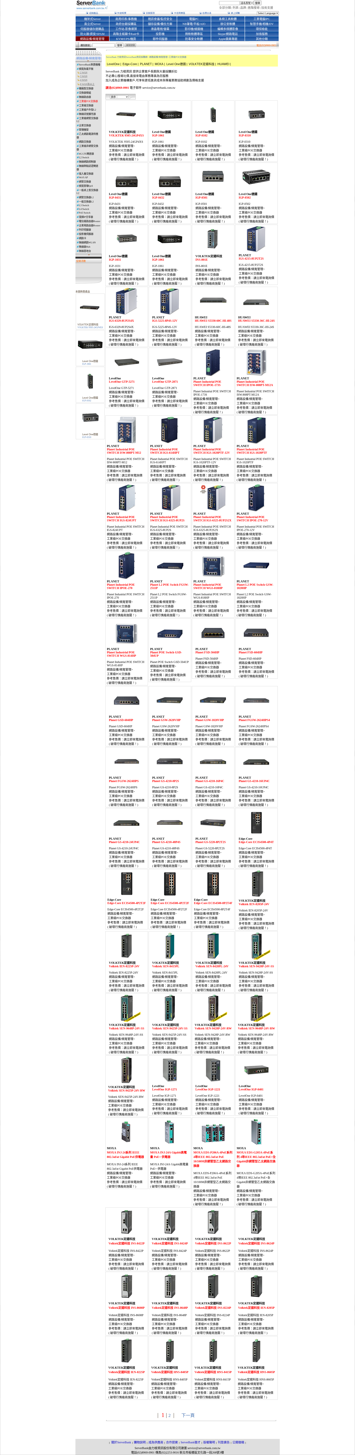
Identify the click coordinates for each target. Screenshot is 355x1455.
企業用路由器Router (89, 225)
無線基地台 (85, 251)
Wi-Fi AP (83, 177)
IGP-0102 (86, 400)
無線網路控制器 (87, 161)
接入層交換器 (86, 173)
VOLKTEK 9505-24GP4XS (90, 327)
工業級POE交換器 (88, 101)
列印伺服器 (85, 229)
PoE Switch (84, 212)
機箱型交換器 (86, 88)
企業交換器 (85, 125)
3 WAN (83, 76)
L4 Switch (84, 209)
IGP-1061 (86, 364)
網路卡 (82, 238)
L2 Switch (84, 157)
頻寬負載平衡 (86, 68)
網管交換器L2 (86, 197)
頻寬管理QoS (86, 186)
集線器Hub (84, 246)
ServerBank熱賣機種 (89, 64)
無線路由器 (85, 97)
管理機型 (84, 129)
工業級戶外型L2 (87, 109)
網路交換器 (85, 141)
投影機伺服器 (86, 234)
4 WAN (83, 80)
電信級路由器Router (89, 221)
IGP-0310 (86, 437)
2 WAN (83, 72)
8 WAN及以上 (87, 84)
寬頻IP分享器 (86, 217)
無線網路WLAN (87, 242)
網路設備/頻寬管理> (159, 57)
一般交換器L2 (86, 201)
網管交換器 (85, 181)
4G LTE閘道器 (86, 153)
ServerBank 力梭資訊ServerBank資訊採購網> (127, 57)
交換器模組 (85, 92)
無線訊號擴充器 (87, 114)
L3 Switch (84, 205)
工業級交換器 (86, 105)
